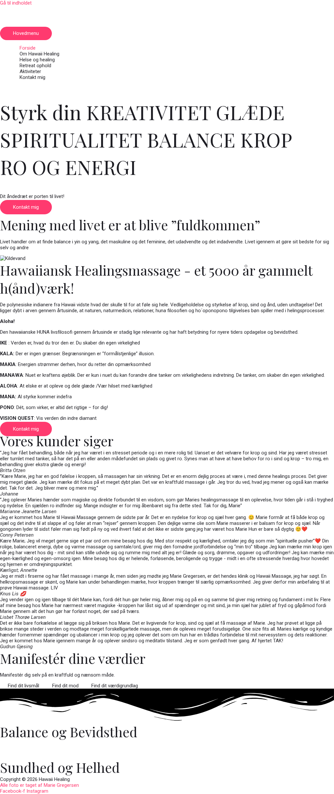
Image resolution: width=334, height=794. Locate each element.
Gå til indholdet (16, 3)
